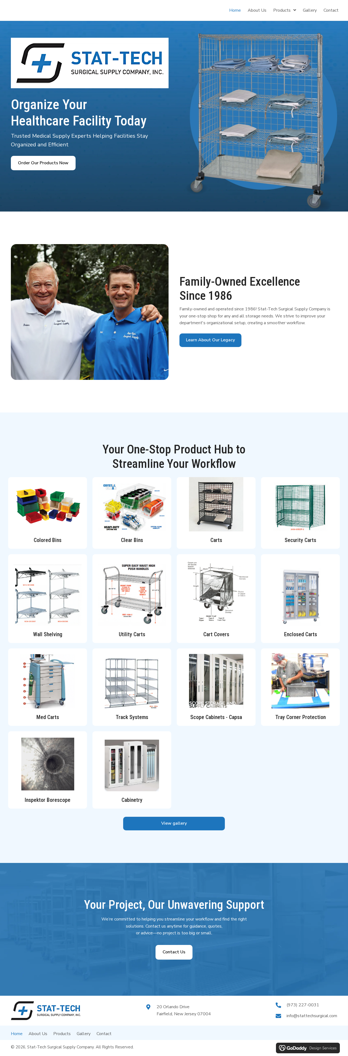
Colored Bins (47, 540)
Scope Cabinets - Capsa (216, 717)
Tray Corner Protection (300, 717)
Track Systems (132, 717)
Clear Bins (132, 540)
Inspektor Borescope (47, 800)
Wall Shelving (47, 634)
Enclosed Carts (300, 634)
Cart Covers (216, 634)
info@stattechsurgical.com (312, 1016)
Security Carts (300, 540)
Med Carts (47, 717)
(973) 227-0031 (303, 1005)
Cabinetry (132, 800)
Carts (216, 540)
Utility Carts (132, 634)
